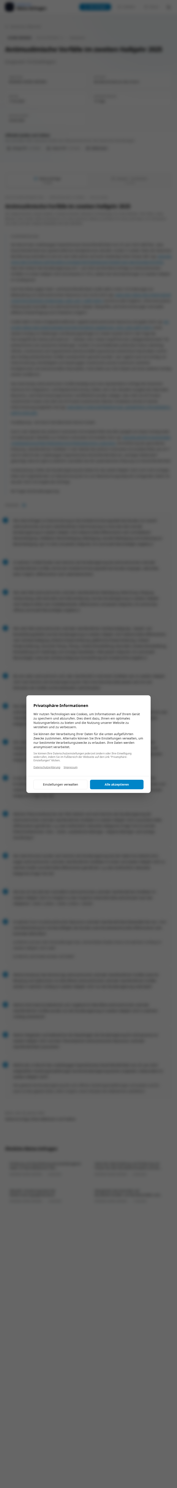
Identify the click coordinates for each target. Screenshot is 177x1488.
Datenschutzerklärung (46, 767)
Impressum (70, 767)
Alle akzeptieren (117, 784)
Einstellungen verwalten (60, 784)
